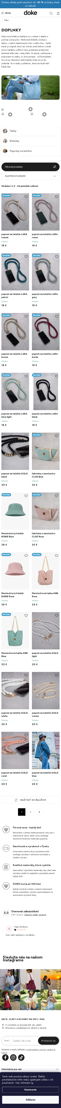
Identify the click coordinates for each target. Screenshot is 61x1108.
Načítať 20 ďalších (32, 800)
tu (32, 1082)
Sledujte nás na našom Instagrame (23, 959)
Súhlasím (30, 1099)
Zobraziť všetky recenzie (35, 914)
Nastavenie (30, 1089)
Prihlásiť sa (48, 1040)
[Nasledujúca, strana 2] (30, 812)
